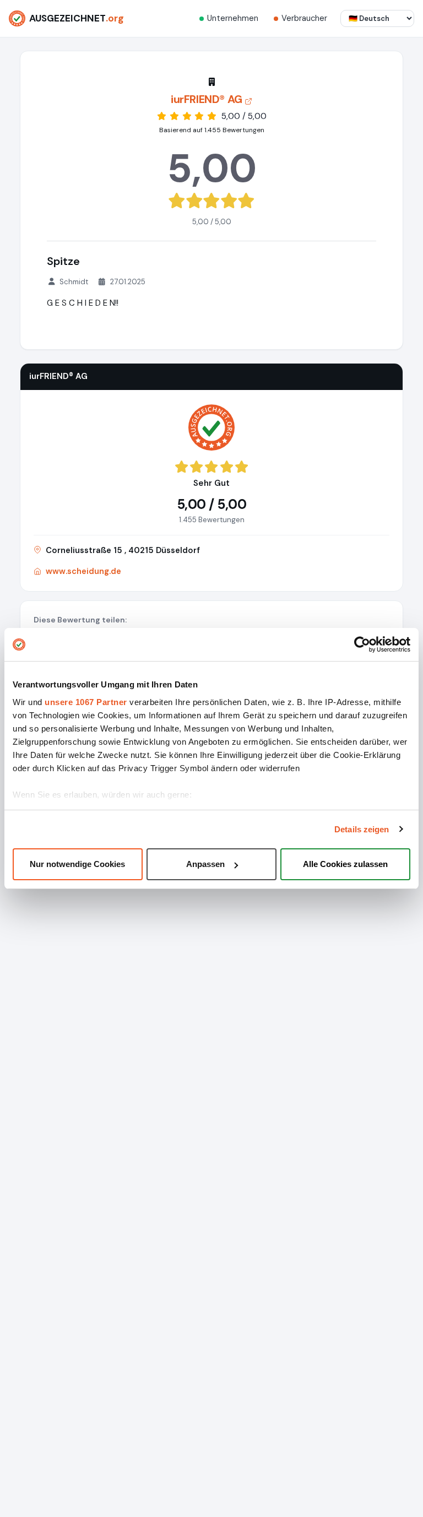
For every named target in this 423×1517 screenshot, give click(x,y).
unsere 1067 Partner (86, 702)
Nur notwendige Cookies (77, 864)
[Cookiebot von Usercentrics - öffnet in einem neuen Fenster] (362, 644)
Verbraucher (304, 18)
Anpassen (205, 864)
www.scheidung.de (83, 571)
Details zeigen (361, 829)
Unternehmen (232, 18)
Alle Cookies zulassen (345, 864)
